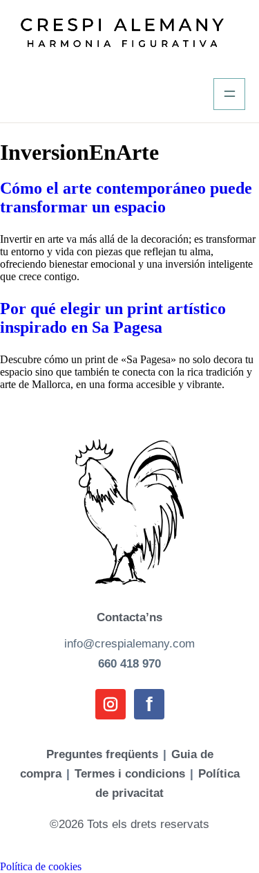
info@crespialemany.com (129, 643)
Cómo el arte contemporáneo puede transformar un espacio (126, 197)
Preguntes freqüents (102, 754)
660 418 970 (129, 663)
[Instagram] (110, 704)
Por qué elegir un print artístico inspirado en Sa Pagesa (113, 318)
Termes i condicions (130, 773)
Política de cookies (40, 866)
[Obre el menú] (229, 94)
